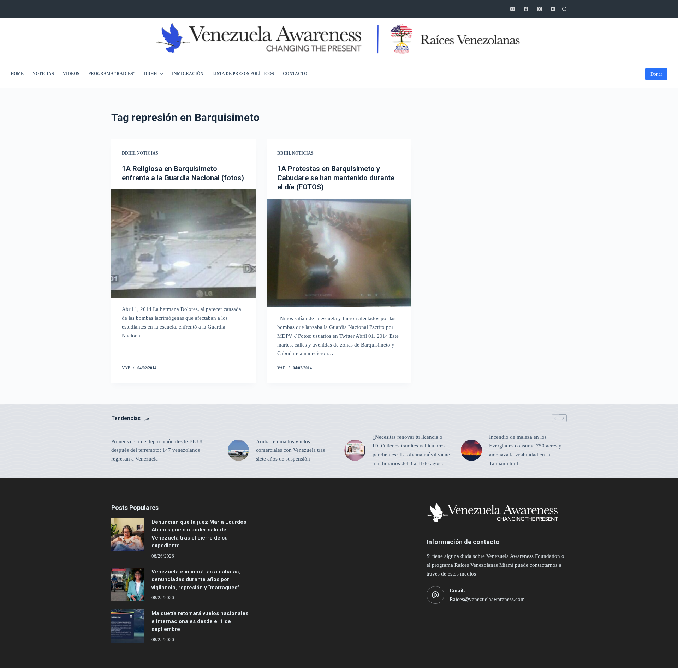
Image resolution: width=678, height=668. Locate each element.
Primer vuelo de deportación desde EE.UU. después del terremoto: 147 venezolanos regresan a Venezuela (158, 450)
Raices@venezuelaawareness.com (487, 599)
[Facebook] (526, 9)
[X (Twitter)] (539, 9)
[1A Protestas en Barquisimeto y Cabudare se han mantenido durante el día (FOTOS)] (339, 253)
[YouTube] (553, 9)
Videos (71, 73)
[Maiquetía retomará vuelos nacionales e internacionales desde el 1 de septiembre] (127, 626)
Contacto (295, 73)
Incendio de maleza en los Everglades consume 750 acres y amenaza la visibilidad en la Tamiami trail (525, 450)
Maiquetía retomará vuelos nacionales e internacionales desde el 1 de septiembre (199, 621)
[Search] (564, 9)
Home (17, 73)
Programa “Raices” (111, 73)
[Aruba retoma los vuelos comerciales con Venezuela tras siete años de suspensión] (238, 450)
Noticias (43, 73)
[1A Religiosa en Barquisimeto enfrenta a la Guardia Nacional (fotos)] (183, 243)
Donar (656, 74)
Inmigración (187, 73)
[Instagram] (512, 9)
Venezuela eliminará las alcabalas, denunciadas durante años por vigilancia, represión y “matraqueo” (195, 579)
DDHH (150, 73)
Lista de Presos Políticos (243, 73)
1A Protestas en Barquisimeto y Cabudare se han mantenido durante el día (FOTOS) (335, 177)
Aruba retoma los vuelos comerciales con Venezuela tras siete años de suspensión (290, 450)
